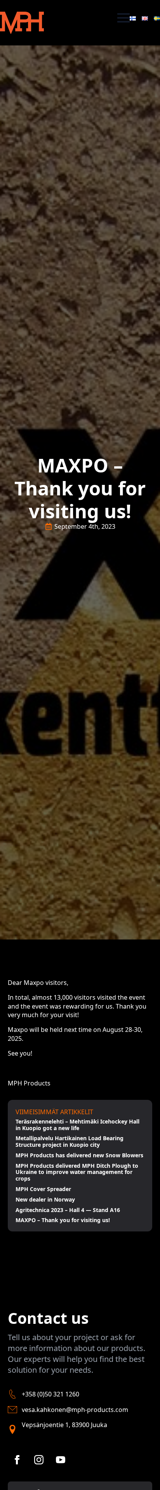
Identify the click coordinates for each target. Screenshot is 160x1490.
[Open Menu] (123, 18)
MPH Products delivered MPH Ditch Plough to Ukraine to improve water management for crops (77, 1172)
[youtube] (60, 1459)
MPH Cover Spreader (43, 1189)
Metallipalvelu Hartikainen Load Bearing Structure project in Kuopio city (69, 1141)
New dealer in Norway (45, 1200)
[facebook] (17, 1459)
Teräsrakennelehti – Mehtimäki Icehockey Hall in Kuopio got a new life (77, 1125)
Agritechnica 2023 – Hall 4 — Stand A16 (68, 1210)
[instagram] (39, 1459)
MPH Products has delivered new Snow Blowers (79, 1155)
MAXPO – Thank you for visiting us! (63, 1220)
